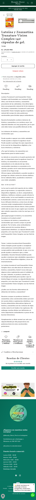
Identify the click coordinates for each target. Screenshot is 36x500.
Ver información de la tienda (12, 81)
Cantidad (4, 56)
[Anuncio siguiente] (33, 9)
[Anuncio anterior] (3, 9)
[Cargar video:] (18, 390)
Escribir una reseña (18, 368)
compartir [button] (6, 331)
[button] (3, 3)
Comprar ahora (18, 71)
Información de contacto (18, 493)
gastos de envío (16, 52)
